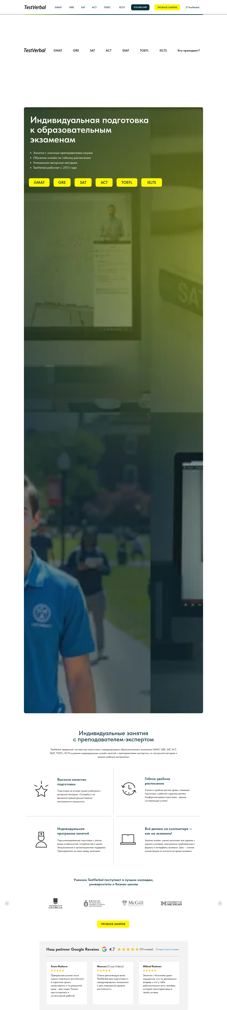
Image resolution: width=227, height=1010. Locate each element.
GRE (78, 35)
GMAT (68, 35)
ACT (96, 35)
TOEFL (117, 35)
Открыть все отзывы (167, 949)
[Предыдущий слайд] (7, 903)
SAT (88, 35)
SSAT (106, 35)
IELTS (128, 35)
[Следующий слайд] (220, 903)
